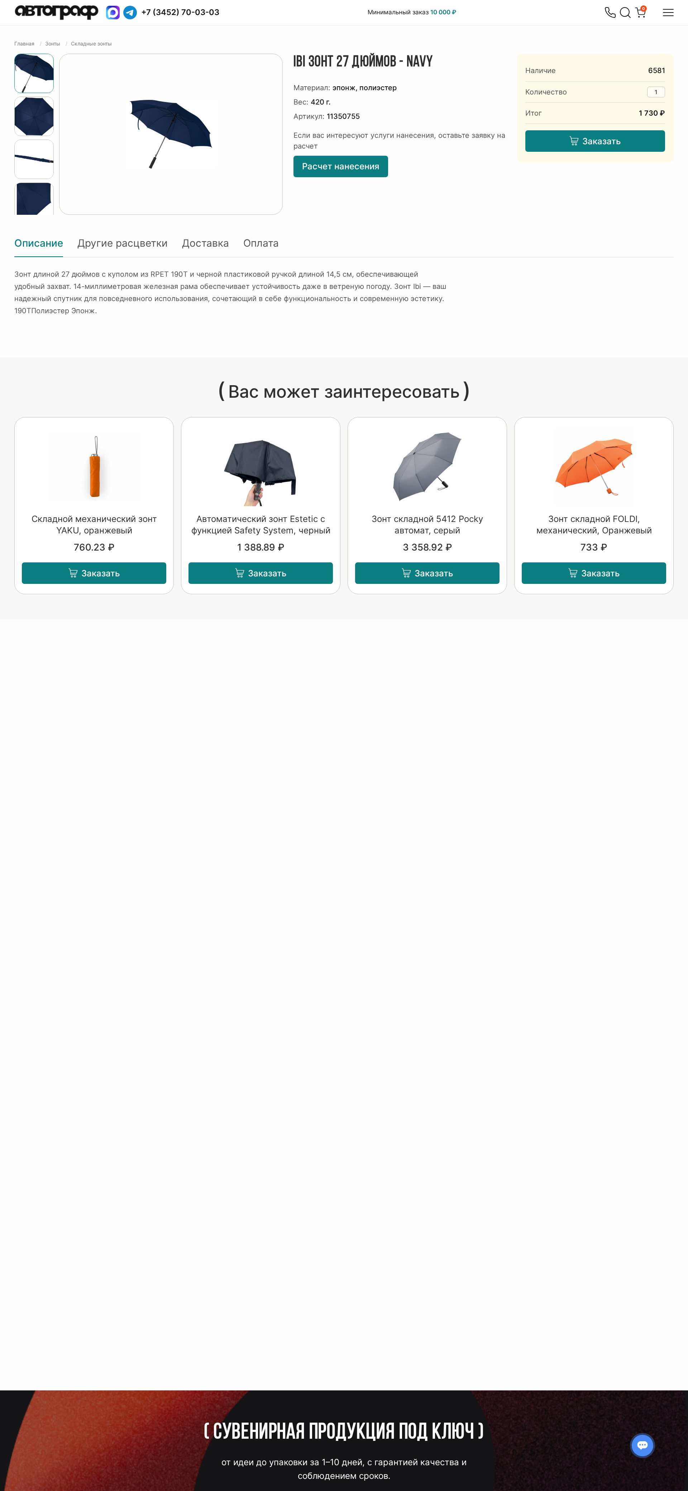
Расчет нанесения (340, 166)
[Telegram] (130, 12)
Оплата (261, 243)
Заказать (601, 141)
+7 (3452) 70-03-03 (180, 12)
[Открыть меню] (668, 12)
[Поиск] (625, 12)
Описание (38, 243)
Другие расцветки (122, 243)
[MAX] (113, 12)
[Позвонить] (610, 12)
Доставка (205, 243)
